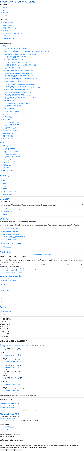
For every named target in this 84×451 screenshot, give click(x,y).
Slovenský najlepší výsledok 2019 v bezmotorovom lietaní (19, 70)
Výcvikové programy (8, 213)
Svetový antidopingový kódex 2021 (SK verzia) (14, 270)
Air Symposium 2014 (8, 138)
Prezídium (7, 150)
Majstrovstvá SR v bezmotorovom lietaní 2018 (16, 89)
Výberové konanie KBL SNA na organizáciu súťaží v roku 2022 (20, 64)
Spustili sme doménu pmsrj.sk (12, 80)
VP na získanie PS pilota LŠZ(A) (10, 231)
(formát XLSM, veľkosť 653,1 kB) (13, 378)
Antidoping (5, 252)
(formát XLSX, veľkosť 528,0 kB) (13, 349)
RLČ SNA (4, 176)
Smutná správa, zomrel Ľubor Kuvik (14, 59)
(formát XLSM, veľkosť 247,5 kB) (13, 355)
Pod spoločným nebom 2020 (12, 67)
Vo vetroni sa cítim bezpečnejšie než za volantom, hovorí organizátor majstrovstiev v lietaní (28, 51)
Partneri (4, 284)
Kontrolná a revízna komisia (12, 151)
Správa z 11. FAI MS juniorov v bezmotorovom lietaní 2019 (19, 75)
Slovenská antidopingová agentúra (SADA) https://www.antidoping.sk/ (20, 269)
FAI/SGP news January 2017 (12, 106)
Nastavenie (3, 450)
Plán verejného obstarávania (10, 279)
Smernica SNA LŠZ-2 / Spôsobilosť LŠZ (12, 237)
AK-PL (4, 182)
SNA (4, 9)
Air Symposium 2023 (10, 57)
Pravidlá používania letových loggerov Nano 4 (16, 62)
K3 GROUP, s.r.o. (33, 433)
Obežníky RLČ (6, 190)
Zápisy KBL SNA (7, 114)
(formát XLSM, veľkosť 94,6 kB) (13, 367)
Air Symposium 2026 (8, 133)
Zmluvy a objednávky (8, 168)
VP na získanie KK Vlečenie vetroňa (11, 233)
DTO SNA (4, 199)
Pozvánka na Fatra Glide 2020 (12, 69)
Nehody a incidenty (7, 132)
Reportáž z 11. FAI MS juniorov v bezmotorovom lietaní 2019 (20, 76)
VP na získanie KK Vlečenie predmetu (12, 234)
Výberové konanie (9, 108)
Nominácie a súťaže (7, 117)
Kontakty (5, 15)
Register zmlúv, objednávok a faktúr (12, 172)
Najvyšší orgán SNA (10, 148)
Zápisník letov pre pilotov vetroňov (14, 111)
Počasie (4, 307)
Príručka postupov (7, 211)
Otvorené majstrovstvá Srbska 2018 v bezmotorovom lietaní (20, 91)
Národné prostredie (7, 247)
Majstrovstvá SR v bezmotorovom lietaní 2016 (16, 113)
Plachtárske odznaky (8, 116)
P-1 (3, 178)
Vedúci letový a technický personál (11, 228)
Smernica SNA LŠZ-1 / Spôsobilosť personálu (14, 236)
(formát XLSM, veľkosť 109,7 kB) (13, 373)
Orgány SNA (6, 146)
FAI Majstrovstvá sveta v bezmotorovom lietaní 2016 (18, 103)
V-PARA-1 (5, 185)
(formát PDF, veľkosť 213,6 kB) (13, 390)
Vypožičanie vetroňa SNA (9, 129)
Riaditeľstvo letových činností (12, 156)
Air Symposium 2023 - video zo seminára (15, 56)
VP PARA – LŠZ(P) (7, 188)
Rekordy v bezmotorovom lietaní (11, 127)
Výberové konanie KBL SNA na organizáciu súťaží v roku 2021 (20, 65)
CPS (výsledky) (9, 125)
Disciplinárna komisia (10, 154)
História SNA (6, 145)
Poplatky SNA (6, 167)
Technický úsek (9, 157)
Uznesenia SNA (6, 162)
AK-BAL (4, 183)
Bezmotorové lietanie (14, 345)
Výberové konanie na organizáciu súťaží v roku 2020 (18, 73)
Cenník (4, 230)
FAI (3, 10)
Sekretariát (8, 159)
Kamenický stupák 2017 (11, 100)
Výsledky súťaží (6, 119)
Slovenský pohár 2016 (13, 124)
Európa (4, 313)
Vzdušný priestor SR (8, 194)
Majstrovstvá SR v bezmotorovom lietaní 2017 (16, 102)
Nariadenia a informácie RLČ (10, 191)
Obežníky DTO (6, 214)
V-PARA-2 (5, 186)
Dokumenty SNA (7, 165)
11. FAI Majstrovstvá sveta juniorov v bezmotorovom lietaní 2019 (21, 78)
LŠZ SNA (4, 218)
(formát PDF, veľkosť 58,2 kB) (12, 384)
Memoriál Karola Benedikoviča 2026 (14, 46)
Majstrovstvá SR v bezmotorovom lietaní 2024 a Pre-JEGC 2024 (21, 54)
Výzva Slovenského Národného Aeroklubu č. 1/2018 (18, 92)
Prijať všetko (18, 450)
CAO (4, 246)
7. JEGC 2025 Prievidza (11, 53)
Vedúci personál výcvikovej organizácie (12, 209)
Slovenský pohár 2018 (13, 122)
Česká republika (7, 311)
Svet (4, 314)
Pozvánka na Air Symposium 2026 (13, 50)
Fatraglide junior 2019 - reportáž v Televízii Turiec (17, 72)
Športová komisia (9, 153)
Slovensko (5, 310)
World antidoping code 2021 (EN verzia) (13, 272)
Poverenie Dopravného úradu (10, 239)
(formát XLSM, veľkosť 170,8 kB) (13, 361)
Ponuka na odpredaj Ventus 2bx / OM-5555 (16, 48)
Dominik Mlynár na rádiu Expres (13, 81)
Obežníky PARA (6, 193)
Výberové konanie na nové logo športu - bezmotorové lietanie (20, 95)
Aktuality (5, 7)
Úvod (4, 6)
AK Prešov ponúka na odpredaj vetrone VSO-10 (17, 86)
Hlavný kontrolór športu (11, 161)
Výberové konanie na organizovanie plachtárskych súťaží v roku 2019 (22, 87)
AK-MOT (5, 180)
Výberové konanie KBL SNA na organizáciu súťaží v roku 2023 (20, 61)
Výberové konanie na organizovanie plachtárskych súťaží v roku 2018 (22, 97)
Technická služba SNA (11, 243)
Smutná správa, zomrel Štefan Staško (14, 94)
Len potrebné (10, 450)
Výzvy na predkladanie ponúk (10, 280)
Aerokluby (5, 12)
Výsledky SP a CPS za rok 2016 (13, 105)
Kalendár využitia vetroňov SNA (10, 130)
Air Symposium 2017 (10, 110)
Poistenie (5, 164)
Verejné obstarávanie (8, 170)
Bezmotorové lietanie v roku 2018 (13, 83)
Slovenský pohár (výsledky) (12, 121)
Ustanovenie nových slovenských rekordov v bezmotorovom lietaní (22, 84)
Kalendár (5, 14)
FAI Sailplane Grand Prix (11, 99)
